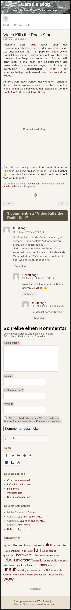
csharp (6, 551)
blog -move (13, 488)
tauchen (41, 565)
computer (60, 545)
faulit (33, 44)
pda (48, 561)
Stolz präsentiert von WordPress (31, 601)
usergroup (32, 570)
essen (16, 550)
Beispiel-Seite (22, 24)
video (14, 186)
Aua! (9, 203)
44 (63, 203)
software (29, 565)
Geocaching (49, 550)
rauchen (64, 561)
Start (6, 24)
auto (40, 545)
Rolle (10, 529)
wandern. (7, 575)
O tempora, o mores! (18, 480)
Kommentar (11, 342)
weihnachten (19, 574)
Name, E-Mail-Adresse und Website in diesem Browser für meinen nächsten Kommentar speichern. (32, 420)
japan (49, 555)
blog (48, 544)
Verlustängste (14, 492)
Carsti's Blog (35, 4)
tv (55, 565)
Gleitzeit (32, 512)
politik (55, 560)
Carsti (23, 38)
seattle (20, 565)
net (44, 560)
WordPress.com (46, 604)
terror (50, 565)
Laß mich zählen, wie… (20, 484)
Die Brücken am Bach (19, 497)
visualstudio (56, 570)
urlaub (10, 569)
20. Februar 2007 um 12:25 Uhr (48, 306)
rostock (12, 565)
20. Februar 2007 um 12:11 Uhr (38, 278)
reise (5, 565)
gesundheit (9, 555)
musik (6, 186)
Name (8, 376)
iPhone (41, 555)
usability (22, 570)
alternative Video (32, 287)
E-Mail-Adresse (13, 390)
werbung (31, 575)
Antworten (20, 266)
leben (9, 559)
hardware (24, 555)
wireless (59, 574)
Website (8, 404)
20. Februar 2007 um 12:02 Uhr (29, 232)
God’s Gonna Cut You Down (28, 91)
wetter (38, 574)
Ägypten (7, 545)
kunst (56, 555)
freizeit (30, 551)
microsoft (24, 560)
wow (8, 579)
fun (37, 550)
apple (34, 545)
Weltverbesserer (58, 47)
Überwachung (21, 545)
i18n (35, 555)
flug (24, 551)
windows (49, 574)
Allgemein (34, 183)
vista (47, 569)
